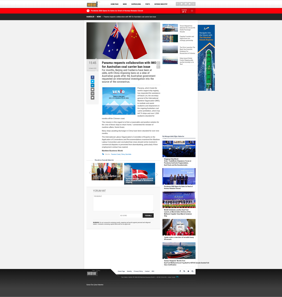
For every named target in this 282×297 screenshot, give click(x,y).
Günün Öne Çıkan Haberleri (94, 285)
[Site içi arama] (194, 4)
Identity (129, 271)
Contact (147, 271)
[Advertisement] (179, 101)
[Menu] (178, 4)
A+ (158, 63)
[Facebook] (92, 77)
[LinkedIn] (92, 85)
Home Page (121, 271)
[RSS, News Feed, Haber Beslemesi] (184, 271)
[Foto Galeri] (186, 4)
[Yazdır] (92, 93)
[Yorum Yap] (92, 97)
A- (158, 67)
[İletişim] (190, 4)
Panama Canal (115, 154)
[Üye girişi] (188, 271)
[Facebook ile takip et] (180, 271)
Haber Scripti (171, 277)
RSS (153, 271)
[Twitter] (92, 81)
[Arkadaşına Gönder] (92, 89)
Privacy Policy (138, 271)
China (123, 154)
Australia (128, 154)
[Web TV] (182, 4)
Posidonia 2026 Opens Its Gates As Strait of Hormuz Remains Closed (117, 11)
